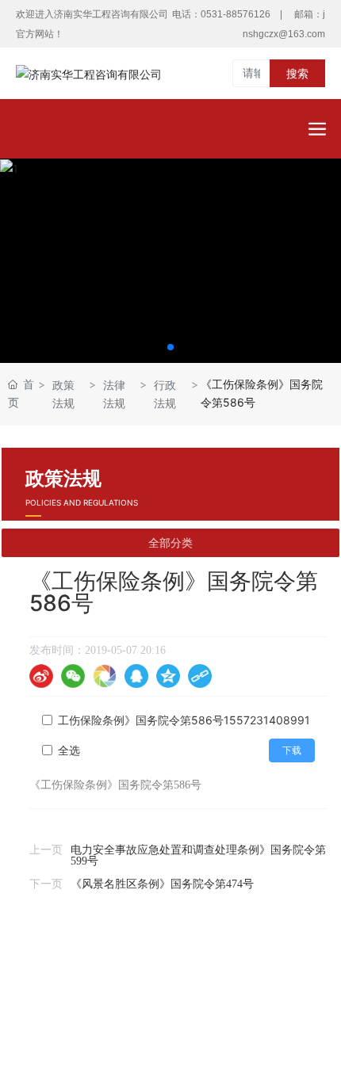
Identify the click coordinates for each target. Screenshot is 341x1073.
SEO (280, 983)
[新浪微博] (41, 676)
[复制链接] (200, 676)
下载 (291, 750)
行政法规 (165, 394)
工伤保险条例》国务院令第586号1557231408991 (184, 720)
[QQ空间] (168, 676)
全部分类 (170, 542)
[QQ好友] (136, 676)
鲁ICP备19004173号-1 (170, 1006)
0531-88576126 (235, 14)
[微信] (73, 676)
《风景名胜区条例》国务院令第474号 (162, 884)
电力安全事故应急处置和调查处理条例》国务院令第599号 (198, 855)
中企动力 (188, 1025)
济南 (229, 1025)
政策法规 (63, 394)
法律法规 (114, 394)
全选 (69, 750)
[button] (170, 347)
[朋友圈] (105, 676)
